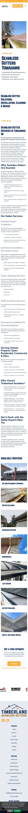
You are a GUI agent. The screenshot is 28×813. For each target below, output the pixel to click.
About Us (14, 732)
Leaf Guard (14, 776)
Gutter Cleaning (14, 766)
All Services (14, 759)
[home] (4, 6)
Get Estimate (14, 663)
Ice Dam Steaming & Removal (14, 773)
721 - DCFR (15, 394)
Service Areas (14, 739)
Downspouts (14, 763)
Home (14, 729)
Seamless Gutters (14, 780)
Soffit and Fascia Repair (14, 783)
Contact (14, 749)
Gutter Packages (14, 769)
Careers (14, 736)
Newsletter (14, 743)
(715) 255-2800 (14, 796)
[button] (25, 6)
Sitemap (14, 746)
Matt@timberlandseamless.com (14, 793)
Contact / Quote (17, 6)
